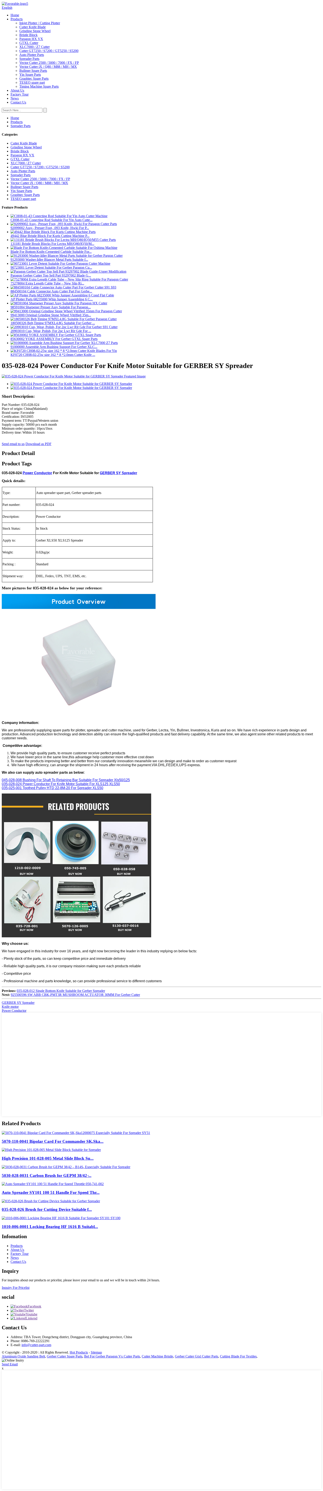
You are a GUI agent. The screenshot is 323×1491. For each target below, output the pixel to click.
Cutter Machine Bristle (157, 1356)
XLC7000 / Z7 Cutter (34, 47)
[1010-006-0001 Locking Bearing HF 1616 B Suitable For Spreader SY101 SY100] (61, 1218)
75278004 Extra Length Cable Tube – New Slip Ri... (47, 283)
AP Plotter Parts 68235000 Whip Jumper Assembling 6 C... (52, 299)
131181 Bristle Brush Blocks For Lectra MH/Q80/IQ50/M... (52, 244)
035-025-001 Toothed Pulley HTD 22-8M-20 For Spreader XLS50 (52, 788)
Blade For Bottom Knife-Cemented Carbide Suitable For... (51, 251)
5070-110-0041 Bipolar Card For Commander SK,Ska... (52, 1141)
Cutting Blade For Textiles (238, 1356)
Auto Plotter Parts (31, 55)
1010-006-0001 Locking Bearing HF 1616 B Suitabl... (50, 1226)
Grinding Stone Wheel (35, 31)
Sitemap (96, 1352)
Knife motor (10, 1006)
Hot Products (79, 1352)
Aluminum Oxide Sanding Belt (23, 1356)
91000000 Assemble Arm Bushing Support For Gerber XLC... (54, 347)
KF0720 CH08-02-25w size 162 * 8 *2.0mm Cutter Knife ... (53, 355)
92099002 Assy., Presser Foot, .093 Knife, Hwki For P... (50, 228)
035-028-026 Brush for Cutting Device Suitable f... (47, 1209)
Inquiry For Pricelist (15, 1287)
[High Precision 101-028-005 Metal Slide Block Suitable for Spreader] (51, 1150)
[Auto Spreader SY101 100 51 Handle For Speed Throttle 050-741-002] (53, 1184)
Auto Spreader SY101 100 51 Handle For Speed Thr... (51, 1192)
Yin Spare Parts (30, 74)
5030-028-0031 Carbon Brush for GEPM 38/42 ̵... (46, 1175)
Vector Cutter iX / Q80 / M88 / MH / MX (48, 66)
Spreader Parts (29, 59)
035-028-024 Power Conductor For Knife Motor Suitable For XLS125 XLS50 (61, 784)
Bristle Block (28, 35)
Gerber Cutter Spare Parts (64, 1356)
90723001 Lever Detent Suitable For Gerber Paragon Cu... (51, 267)
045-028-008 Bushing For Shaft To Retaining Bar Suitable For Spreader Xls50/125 (66, 780)
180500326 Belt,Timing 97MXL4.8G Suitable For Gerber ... (53, 323)
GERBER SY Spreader (118, 473)
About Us (17, 90)
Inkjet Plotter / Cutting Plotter (39, 23)
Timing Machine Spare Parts (39, 86)
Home (15, 15)
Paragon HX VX (31, 39)
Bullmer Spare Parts (33, 70)
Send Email (10, 1364)
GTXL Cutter (28, 43)
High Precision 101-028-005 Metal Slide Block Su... (48, 1158)
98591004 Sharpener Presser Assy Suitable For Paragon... (51, 307)
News (15, 98)
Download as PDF (38, 444)
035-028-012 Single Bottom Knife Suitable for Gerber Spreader (61, 991)
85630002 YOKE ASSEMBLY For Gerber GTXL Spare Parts (54, 339)
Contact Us (18, 102)
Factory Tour (20, 94)
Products (17, 19)
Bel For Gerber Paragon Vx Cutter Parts (112, 1356)
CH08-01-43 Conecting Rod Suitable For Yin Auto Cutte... (52, 220)
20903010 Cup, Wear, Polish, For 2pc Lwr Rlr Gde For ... (51, 331)
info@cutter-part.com (36, 1345)
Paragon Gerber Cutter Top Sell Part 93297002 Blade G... (51, 275)
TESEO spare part (32, 82)
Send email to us (13, 444)
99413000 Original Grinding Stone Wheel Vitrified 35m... (51, 315)
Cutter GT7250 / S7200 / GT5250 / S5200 (48, 51)
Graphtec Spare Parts (34, 78)
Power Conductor (37, 473)
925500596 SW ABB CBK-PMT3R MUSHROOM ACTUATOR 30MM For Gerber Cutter (75, 995)
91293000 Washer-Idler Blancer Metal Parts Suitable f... (49, 259)
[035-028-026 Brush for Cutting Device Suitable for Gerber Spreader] (51, 1201)
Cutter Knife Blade (32, 27)
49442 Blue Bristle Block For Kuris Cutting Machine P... (50, 236)
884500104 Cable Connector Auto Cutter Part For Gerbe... (51, 291)
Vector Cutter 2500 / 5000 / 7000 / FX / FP (49, 63)
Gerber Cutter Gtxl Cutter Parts (196, 1356)
